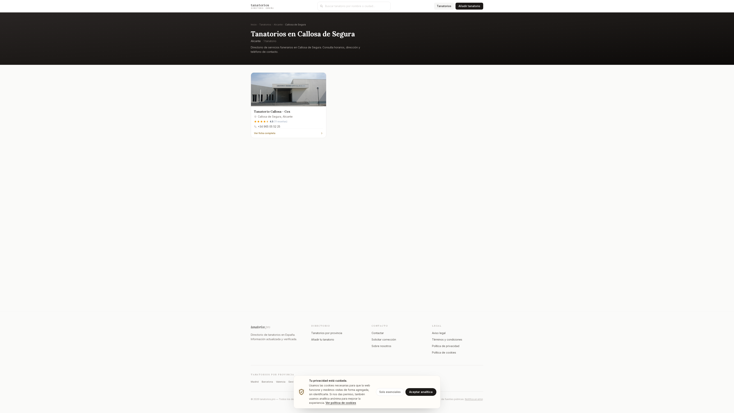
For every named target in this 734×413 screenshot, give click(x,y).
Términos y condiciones (447, 339)
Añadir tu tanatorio (322, 339)
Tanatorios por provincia (326, 333)
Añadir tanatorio (469, 6)
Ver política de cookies (341, 402)
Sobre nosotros (381, 346)
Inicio (254, 24)
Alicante (278, 24)
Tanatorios (445, 6)
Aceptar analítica (421, 391)
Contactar (378, 333)
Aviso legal (439, 333)
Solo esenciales (390, 391)
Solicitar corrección (384, 339)
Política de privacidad (445, 346)
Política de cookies (444, 352)
